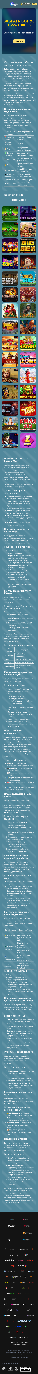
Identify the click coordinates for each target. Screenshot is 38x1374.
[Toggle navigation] (4, 4)
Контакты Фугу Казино (19, 1344)
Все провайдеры (19, 200)
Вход (34, 4)
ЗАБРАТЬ (19, 41)
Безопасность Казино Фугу (19, 1342)
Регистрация (26, 4)
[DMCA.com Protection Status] (25, 1369)
